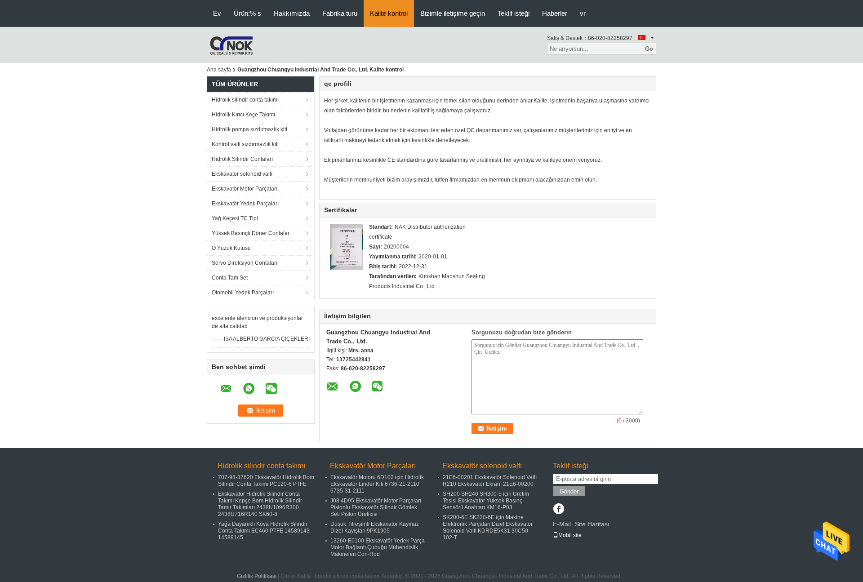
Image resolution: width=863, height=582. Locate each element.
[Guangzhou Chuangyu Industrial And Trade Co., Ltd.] (231, 44)
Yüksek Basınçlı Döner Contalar (250, 233)
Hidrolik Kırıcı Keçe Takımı (243, 114)
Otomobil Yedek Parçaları (243, 292)
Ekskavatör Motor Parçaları (244, 189)
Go (649, 48)
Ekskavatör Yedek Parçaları (245, 203)
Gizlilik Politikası (256, 576)
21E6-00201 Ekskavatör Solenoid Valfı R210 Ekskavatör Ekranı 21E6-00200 (490, 480)
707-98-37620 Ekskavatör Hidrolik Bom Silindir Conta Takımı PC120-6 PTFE (266, 480)
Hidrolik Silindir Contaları (242, 159)
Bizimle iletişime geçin (452, 13)
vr (583, 13)
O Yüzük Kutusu (231, 248)
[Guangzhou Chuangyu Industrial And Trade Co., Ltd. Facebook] (558, 509)
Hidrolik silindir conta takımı (245, 100)
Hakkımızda (292, 13)
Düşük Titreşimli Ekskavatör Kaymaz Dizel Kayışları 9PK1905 (374, 527)
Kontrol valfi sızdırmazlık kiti (245, 144)
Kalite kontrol (389, 13)
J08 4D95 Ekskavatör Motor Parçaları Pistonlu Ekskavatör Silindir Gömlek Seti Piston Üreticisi (375, 507)
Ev (217, 13)
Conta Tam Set (230, 278)
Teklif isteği (513, 13)
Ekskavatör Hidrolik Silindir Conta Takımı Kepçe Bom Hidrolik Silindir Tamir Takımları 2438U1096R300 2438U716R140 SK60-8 (260, 504)
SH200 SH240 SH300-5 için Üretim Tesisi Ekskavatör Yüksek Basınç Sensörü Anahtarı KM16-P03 (486, 501)
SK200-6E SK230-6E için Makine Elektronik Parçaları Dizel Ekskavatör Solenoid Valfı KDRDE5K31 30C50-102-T (488, 527)
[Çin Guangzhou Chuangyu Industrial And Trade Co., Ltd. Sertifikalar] (346, 247)
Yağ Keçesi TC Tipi (235, 218)
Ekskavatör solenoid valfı (242, 174)
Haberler (554, 13)
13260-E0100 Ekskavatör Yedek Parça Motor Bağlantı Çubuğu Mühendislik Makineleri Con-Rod (377, 547)
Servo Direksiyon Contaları (244, 263)
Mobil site (570, 535)
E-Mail (562, 524)
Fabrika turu (339, 13)
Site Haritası (592, 524)
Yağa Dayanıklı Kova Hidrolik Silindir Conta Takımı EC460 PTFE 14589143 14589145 (264, 531)
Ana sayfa (219, 70)
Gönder (569, 491)
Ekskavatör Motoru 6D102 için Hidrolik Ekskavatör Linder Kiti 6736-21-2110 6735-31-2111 (377, 484)
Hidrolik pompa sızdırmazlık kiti (249, 129)
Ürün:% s (247, 13)
